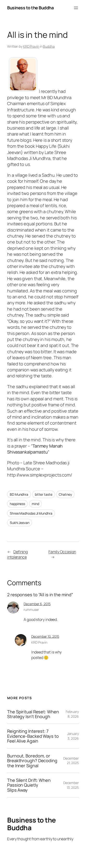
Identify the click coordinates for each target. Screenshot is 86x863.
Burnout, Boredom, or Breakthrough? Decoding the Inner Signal (32, 760)
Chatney (65, 494)
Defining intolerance (17, 554)
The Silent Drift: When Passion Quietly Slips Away (29, 785)
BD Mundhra (19, 494)
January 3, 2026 (73, 736)
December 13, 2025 (71, 785)
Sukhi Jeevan (19, 522)
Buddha (48, 46)
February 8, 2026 (72, 714)
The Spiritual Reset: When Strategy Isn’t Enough (33, 714)
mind (35, 503)
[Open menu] (76, 8)
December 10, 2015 (45, 636)
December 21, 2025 (71, 760)
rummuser (31, 609)
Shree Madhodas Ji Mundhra (31, 513)
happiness (17, 503)
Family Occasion (62, 551)
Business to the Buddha (30, 8)
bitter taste (43, 494)
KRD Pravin (31, 46)
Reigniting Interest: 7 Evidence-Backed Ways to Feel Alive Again (33, 736)
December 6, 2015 (37, 604)
